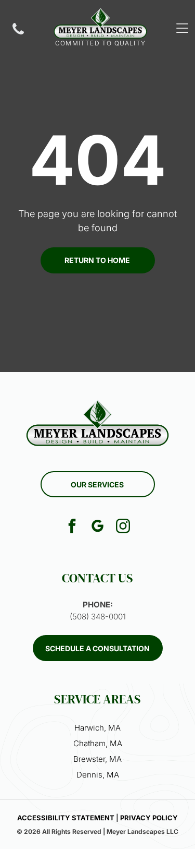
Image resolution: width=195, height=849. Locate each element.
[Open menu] (182, 28)
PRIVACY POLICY (149, 818)
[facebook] (72, 527)
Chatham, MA (97, 743)
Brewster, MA (97, 759)
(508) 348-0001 (98, 616)
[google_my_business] (97, 527)
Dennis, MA (97, 775)
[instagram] (123, 527)
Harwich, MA (97, 728)
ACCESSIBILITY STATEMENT (65, 818)
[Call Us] (18, 34)
